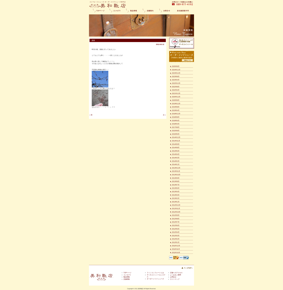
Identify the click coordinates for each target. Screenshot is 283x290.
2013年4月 (175, 191)
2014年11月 (176, 141)
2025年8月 (175, 66)
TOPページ (127, 273)
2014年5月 (175, 151)
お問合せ (173, 277)
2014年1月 (175, 164)
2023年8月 (175, 76)
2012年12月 (176, 205)
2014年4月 (175, 154)
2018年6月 (175, 120)
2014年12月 (176, 137)
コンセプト (127, 275)
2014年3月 (175, 158)
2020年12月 (176, 97)
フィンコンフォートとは (155, 273)
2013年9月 (175, 178)
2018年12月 (176, 114)
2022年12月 (176, 83)
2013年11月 (176, 171)
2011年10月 (176, 252)
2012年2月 (175, 239)
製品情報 (126, 277)
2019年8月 (175, 107)
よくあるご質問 (175, 275)
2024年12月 (176, 70)
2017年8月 (175, 127)
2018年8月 (175, 117)
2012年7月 (175, 222)
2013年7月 (175, 185)
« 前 (91, 115)
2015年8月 (175, 130)
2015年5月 (175, 134)
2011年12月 (176, 246)
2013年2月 (175, 198)
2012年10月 (176, 212)
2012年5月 (175, 229)
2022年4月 (175, 90)
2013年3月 (175, 195)
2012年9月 (175, 215)
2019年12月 (176, 103)
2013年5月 (175, 188)
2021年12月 (176, 93)
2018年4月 (175, 124)
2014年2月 (175, 161)
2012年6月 (175, 225)
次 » (164, 115)
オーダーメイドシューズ (155, 279)
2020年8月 (175, 100)
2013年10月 (176, 174)
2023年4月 (175, 80)
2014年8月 (175, 147)
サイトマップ (174, 279)
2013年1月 (175, 202)
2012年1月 (175, 242)
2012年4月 (175, 232)
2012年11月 (176, 208)
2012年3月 (175, 235)
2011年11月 (176, 249)
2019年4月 (175, 110)
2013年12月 (176, 168)
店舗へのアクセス (176, 273)
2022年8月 (175, 87)
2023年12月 (176, 73)
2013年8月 (175, 181)
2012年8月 (175, 219)
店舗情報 (126, 279)
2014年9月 (175, 144)
